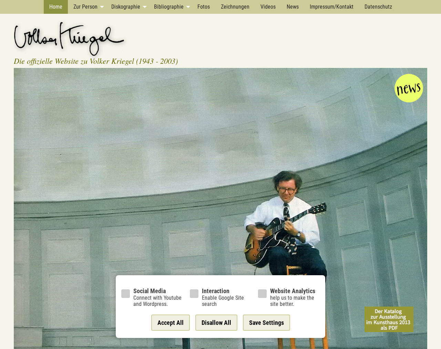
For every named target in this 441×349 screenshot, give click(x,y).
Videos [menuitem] (268, 6)
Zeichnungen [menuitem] (235, 6)
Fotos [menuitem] (203, 6)
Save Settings (266, 322)
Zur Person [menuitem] (85, 6)
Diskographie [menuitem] (125, 6)
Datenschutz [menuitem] (378, 6)
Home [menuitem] (55, 6)
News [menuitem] (293, 6)
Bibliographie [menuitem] (169, 6)
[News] (408, 87)
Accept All (170, 322)
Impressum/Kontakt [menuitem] (331, 6)
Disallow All (216, 322)
